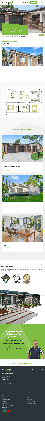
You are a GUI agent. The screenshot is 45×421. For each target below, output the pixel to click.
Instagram (32, 369)
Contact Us (4, 407)
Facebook (35, 369)
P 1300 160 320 (5, 386)
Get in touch (33, 2)
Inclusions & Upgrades (31, 401)
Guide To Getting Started (10, 206)
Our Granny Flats (27, 390)
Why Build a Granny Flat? (7, 392)
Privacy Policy (9, 416)
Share (42, 34)
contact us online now (12, 344)
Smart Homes (29, 399)
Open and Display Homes (7, 405)
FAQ (4, 246)
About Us (4, 401)
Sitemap (12, 416)
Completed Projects (8, 36)
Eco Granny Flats (30, 397)
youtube (38, 369)
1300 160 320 (25, 2)
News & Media (5, 403)
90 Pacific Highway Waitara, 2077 (6, 377)
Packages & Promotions (31, 403)
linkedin (42, 369)
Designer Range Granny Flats (11, 166)
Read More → (7, 169)
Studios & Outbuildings (31, 395)
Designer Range (30, 392)
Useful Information (6, 399)
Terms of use (4, 416)
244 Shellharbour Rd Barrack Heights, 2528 (6, 383)
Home (3, 36)
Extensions (4, 397)
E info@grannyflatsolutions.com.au (16, 386)
